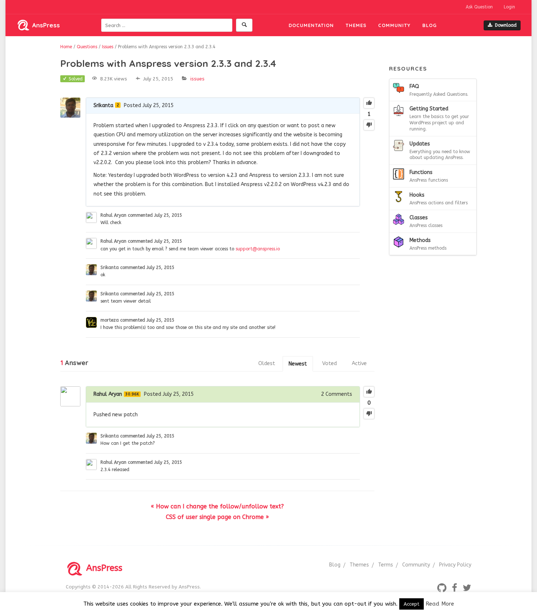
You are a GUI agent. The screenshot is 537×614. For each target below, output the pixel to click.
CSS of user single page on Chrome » (217, 516)
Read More (440, 603)
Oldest (266, 363)
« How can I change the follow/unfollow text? (217, 506)
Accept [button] (411, 604)
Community (394, 25)
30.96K (132, 394)
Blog (429, 25)
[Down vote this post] (368, 125)
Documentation (311, 25)
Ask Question (479, 7)
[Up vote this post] (368, 103)
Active (359, 363)
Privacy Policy (455, 565)
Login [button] (509, 7)
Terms (385, 565)
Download (506, 25)
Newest (298, 364)
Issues (197, 79)
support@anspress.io (258, 248)
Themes (356, 25)
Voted (329, 363)
